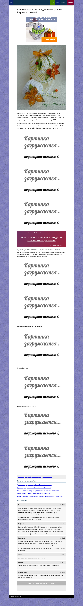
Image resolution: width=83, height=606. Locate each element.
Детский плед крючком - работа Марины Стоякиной (34, 485)
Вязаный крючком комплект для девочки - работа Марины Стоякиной (40, 496)
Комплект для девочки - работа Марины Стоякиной (34, 493)
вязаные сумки (36, 477)
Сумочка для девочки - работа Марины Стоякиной (34, 488)
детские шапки (47, 477)
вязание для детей (24, 477)
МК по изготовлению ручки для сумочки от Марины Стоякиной (38, 491)
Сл (53, 2)
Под (57, 2)
